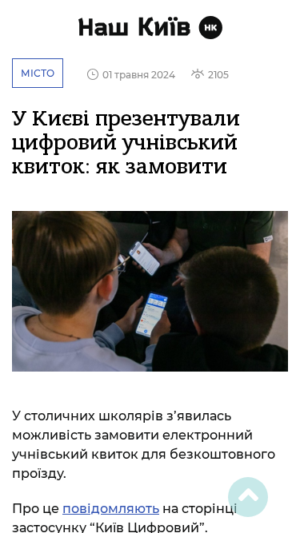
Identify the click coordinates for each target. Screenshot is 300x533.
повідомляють (110, 508)
